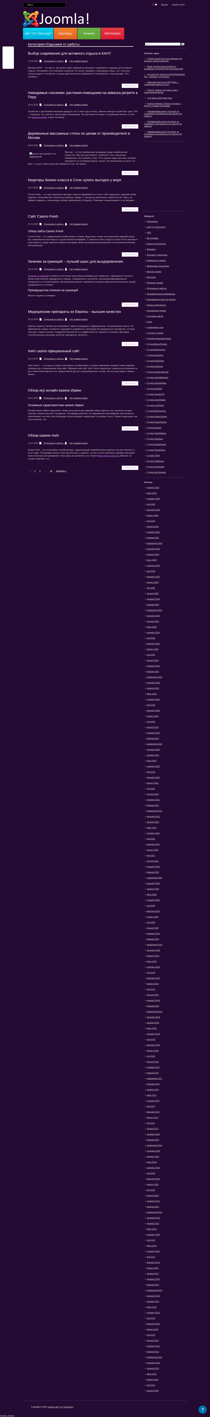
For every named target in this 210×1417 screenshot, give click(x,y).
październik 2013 (154, 1290)
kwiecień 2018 (153, 1045)
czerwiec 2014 (153, 1251)
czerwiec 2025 (153, 566)
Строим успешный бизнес (159, 338)
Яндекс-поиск (178, 5)
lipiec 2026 (152, 493)
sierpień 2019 (153, 956)
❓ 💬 (154, 5)
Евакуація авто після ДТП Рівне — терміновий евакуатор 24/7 (161, 83)
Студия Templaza (155, 439)
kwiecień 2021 (153, 844)
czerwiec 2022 (153, 766)
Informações (112, 33)
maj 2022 (151, 772)
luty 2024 (151, 655)
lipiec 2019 (152, 961)
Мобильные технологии (158, 266)
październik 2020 (154, 878)
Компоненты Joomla (156, 260)
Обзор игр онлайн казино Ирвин (54, 390)
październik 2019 (154, 945)
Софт (149, 322)
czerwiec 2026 (153, 499)
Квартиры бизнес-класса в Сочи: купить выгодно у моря (74, 180)
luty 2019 (151, 989)
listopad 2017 (153, 1073)
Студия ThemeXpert (156, 450)
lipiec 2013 (152, 1307)
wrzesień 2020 (153, 883)
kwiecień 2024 (153, 644)
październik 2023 (154, 677)
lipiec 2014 (152, 1246)
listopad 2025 (153, 538)
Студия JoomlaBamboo (157, 377)
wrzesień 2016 (153, 1151)
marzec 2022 (152, 783)
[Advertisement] (164, 176)
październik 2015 (154, 1212)
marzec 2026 (152, 515)
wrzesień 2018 (153, 1017)
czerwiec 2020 (153, 900)
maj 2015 (151, 1240)
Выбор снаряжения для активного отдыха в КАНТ (69, 53)
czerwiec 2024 (153, 632)
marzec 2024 (152, 649)
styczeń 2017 (153, 1129)
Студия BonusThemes (157, 344)
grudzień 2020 (153, 867)
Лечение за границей (38, 276)
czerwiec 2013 (153, 1313)
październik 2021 (154, 811)
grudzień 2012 (153, 1346)
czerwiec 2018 (153, 1034)
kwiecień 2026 (153, 510)
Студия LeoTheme (155, 405)
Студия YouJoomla (155, 467)
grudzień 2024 (153, 599)
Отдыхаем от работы (157, 288)
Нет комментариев (79, 61)
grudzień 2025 (153, 532)
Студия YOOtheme (155, 461)
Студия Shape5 (154, 428)
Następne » (61, 471)
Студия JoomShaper (156, 400)
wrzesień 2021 (153, 816)
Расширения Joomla (156, 311)
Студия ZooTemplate (156, 472)
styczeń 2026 (153, 527)
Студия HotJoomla (155, 361)
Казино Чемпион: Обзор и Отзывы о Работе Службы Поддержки (162, 104)
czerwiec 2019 (153, 967)
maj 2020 (151, 906)
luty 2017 (151, 1123)
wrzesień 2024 (153, 616)
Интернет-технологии (157, 255)
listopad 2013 (153, 1285)
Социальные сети (155, 327)
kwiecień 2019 (153, 978)
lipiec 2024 (152, 627)
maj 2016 (151, 1173)
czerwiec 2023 (153, 699)
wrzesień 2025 (153, 549)
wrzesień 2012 (153, 1363)
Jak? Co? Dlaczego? (38, 33)
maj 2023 (151, 705)
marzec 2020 (152, 917)
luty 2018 (151, 1056)
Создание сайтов (155, 316)
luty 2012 (151, 1385)
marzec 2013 (152, 1329)
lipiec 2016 (152, 1162)
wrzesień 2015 (153, 1218)
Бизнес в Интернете (156, 244)
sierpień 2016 (153, 1156)
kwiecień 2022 (153, 777)
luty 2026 (151, 521)
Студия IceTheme (155, 366)
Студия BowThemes (156, 350)
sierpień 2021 (153, 822)
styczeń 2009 (153, 1391)
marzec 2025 (152, 582)
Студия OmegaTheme (157, 416)
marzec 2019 (152, 984)
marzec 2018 (152, 1051)
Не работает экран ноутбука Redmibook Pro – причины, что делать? (164, 75)
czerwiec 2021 (153, 833)
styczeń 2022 (153, 794)
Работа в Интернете (156, 305)
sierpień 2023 (153, 688)
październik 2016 (154, 1145)
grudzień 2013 (153, 1279)
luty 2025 (151, 588)
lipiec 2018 (152, 1028)
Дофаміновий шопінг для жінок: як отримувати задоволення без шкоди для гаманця (163, 113)
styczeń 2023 (153, 727)
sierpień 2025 (153, 554)
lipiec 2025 (152, 560)
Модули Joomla (154, 272)
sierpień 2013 (153, 1301)
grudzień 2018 (153, 1000)
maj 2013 (151, 1318)
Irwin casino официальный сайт (54, 351)
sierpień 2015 (153, 1223)
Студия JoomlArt (154, 389)
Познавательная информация (161, 294)
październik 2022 (154, 744)
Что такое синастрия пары (159, 98)
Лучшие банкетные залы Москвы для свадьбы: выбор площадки (163, 60)
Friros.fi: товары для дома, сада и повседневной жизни (161, 91)
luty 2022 (151, 789)
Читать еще (130, 85)
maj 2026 (151, 504)
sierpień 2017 (153, 1090)
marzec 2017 (152, 1117)
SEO (149, 233)
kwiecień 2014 (153, 1262)
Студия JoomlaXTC (156, 394)
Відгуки (164, 5)
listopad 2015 (153, 1207)
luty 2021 (151, 855)
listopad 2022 (153, 738)
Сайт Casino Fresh (43, 216)
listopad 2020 (153, 872)
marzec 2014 (152, 1268)
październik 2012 (154, 1357)
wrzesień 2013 (153, 1296)
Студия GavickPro (155, 355)
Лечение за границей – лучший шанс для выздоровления (75, 261)
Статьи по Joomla (155, 333)
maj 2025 (151, 571)
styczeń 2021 (153, 861)
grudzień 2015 (153, 1201)
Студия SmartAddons (156, 433)
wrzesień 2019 (153, 950)
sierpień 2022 (153, 755)
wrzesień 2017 (153, 1084)
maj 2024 (151, 638)
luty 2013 (151, 1335)
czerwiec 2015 (153, 1235)
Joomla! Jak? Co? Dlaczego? (60, 1407)
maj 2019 (151, 973)
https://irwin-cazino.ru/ (108, 456)
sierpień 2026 (153, 487)
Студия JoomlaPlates (156, 383)
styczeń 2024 (153, 660)
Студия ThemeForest (156, 444)
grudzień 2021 (153, 800)
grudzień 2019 (153, 933)
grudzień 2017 (153, 1067)
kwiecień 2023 (153, 710)
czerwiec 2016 (153, 1168)
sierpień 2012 (153, 1368)
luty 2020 (151, 922)
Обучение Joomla (155, 283)
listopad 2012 (153, 1352)
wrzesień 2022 (153, 750)
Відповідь (65, 33)
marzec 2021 (152, 850)
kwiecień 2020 (153, 911)
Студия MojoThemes (156, 411)
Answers (89, 33)
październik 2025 (154, 543)
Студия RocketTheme (157, 422)
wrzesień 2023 (153, 683)
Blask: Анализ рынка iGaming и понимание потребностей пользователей (163, 67)
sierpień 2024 (153, 621)
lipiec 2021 (152, 828)
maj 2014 (151, 1257)
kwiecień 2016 (153, 1179)
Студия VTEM (153, 456)
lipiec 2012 (152, 1374)
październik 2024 (154, 610)
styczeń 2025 (153, 593)
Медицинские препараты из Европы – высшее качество (74, 312)
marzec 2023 (152, 716)
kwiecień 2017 (153, 1112)
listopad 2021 (153, 805)
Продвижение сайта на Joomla (161, 299)
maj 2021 (151, 839)
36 (51, 471)
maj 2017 (151, 1106)
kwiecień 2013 (153, 1324)
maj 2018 (151, 1039)
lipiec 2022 (152, 761)
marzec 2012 (152, 1379)
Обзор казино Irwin (43, 435)
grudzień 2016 (153, 1134)
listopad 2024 (153, 605)
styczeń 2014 (153, 1274)
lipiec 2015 (152, 1229)
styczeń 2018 (153, 1062)
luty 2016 (151, 1190)
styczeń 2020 (153, 928)
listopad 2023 (153, 671)
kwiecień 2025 (153, 577)
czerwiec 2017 (153, 1101)
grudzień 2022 (153, 733)
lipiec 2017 (152, 1095)
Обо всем (151, 277)
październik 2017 (154, 1078)
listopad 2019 (153, 939)
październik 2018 (154, 1012)
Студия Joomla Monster (157, 372)
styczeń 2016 (153, 1195)
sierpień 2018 (153, 1023)
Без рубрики (152, 238)
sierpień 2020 (153, 889)
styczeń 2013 (153, 1340)
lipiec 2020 (152, 894)
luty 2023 (151, 722)
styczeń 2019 (153, 995)
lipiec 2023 (152, 694)
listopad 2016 (153, 1140)
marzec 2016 (152, 1184)
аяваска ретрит (39, 117)
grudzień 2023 (153, 666)
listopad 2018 (153, 1006)
